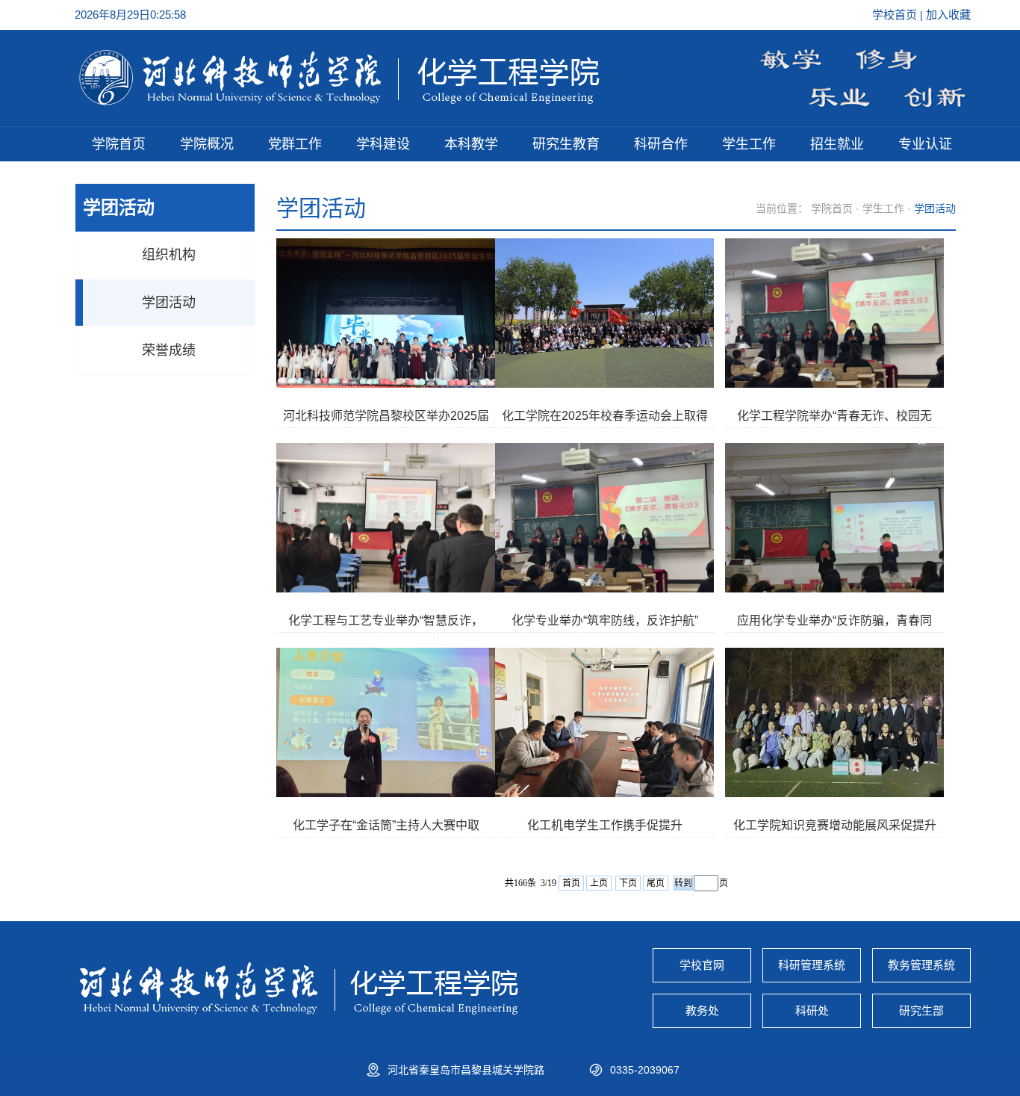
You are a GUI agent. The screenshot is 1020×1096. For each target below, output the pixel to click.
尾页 (656, 883)
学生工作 (749, 144)
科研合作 (661, 144)
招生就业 (837, 144)
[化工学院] (339, 102)
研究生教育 (566, 144)
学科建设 (383, 144)
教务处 (702, 1010)
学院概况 (207, 144)
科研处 (812, 1010)
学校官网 (702, 965)
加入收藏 (948, 14)
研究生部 (921, 1010)
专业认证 (925, 144)
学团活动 (169, 302)
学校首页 (896, 14)
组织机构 (169, 254)
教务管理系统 (921, 965)
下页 (628, 883)
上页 (599, 883)
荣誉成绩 (169, 350)
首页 (571, 883)
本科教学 (471, 144)
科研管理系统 (811, 965)
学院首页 (119, 144)
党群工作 (295, 144)
